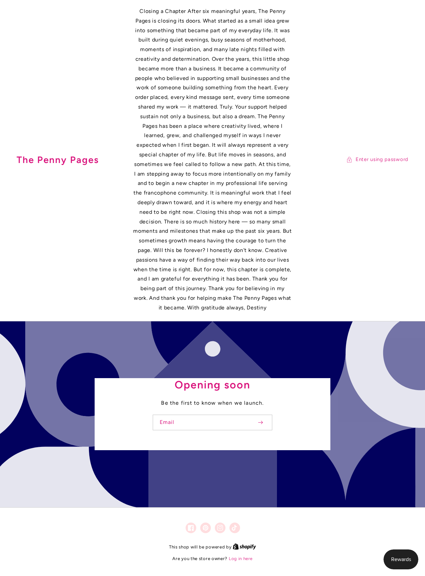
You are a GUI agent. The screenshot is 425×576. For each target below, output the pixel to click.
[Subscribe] (260, 422)
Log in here (241, 558)
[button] (377, 159)
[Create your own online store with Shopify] (244, 546)
